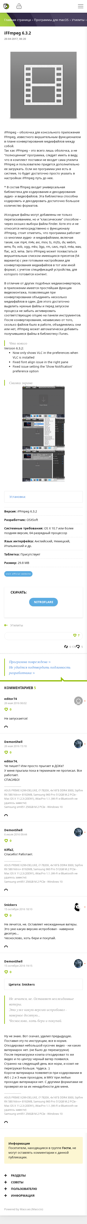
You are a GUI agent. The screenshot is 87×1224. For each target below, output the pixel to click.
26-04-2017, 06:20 (15, 39)
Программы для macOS (51, 20)
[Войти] (19, 6)
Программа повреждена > (30, 661)
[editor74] (78, 699)
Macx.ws (25, 1209)
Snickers (10, 905)
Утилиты (78, 20)
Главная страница (17, 20)
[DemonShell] (78, 742)
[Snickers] (78, 905)
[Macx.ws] (6, 6)
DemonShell (13, 742)
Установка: (18, 497)
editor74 (10, 699)
